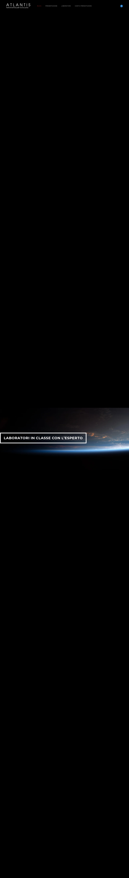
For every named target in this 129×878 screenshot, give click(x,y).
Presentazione (51, 6)
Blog (39, 6)
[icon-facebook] (121, 6)
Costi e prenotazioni (83, 6)
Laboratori (66, 6)
